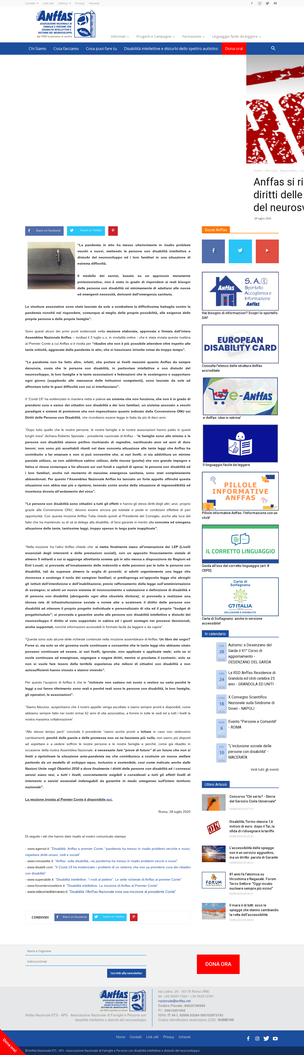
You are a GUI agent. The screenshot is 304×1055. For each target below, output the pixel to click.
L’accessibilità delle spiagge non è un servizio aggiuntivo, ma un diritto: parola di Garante (253, 852)
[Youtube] (275, 3)
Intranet (94, 3)
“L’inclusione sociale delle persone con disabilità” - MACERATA (249, 752)
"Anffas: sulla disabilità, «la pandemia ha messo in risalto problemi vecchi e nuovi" (116, 861)
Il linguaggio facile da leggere (226, 465)
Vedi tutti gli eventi (265, 769)
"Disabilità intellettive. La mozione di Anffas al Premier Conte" (112, 885)
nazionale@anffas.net (174, 1000)
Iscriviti (267, 241)
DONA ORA (218, 964)
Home (120, 1037)
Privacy (80, 3)
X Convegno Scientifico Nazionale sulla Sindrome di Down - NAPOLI (251, 703)
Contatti (30, 3)
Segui (213, 241)
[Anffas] (122, 1000)
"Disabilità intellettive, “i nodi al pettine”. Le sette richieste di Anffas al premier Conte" (118, 879)
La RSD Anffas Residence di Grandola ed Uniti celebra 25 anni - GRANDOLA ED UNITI (252, 678)
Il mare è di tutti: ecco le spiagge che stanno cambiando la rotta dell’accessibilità (254, 910)
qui (109, 799)
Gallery (62, 3)
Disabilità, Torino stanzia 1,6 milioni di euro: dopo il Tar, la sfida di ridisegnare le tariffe (252, 826)
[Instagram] (259, 3)
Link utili (48, 3)
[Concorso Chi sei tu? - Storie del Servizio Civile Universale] (214, 802)
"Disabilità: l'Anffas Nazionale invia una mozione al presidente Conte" (122, 892)
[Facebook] (251, 3)
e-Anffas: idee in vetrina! (222, 418)
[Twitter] (267, 3)
